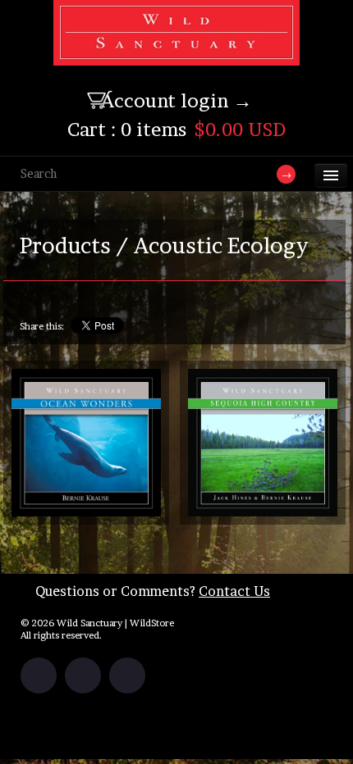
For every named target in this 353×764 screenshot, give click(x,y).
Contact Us (234, 591)
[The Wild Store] (176, 55)
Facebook (39, 675)
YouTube (127, 675)
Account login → (176, 100)
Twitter (83, 675)
